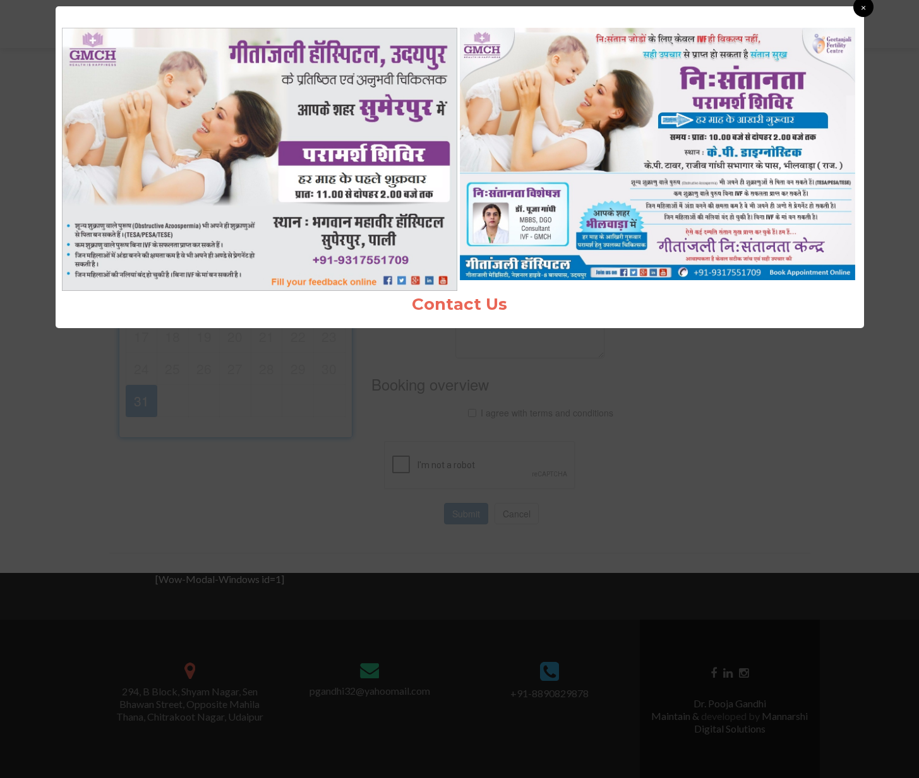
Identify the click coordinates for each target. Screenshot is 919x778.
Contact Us (459, 304)
